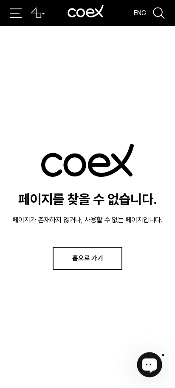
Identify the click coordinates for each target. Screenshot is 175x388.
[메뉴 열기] (16, 13)
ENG (140, 13)
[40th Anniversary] (37, 13)
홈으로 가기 (87, 257)
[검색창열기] (159, 13)
